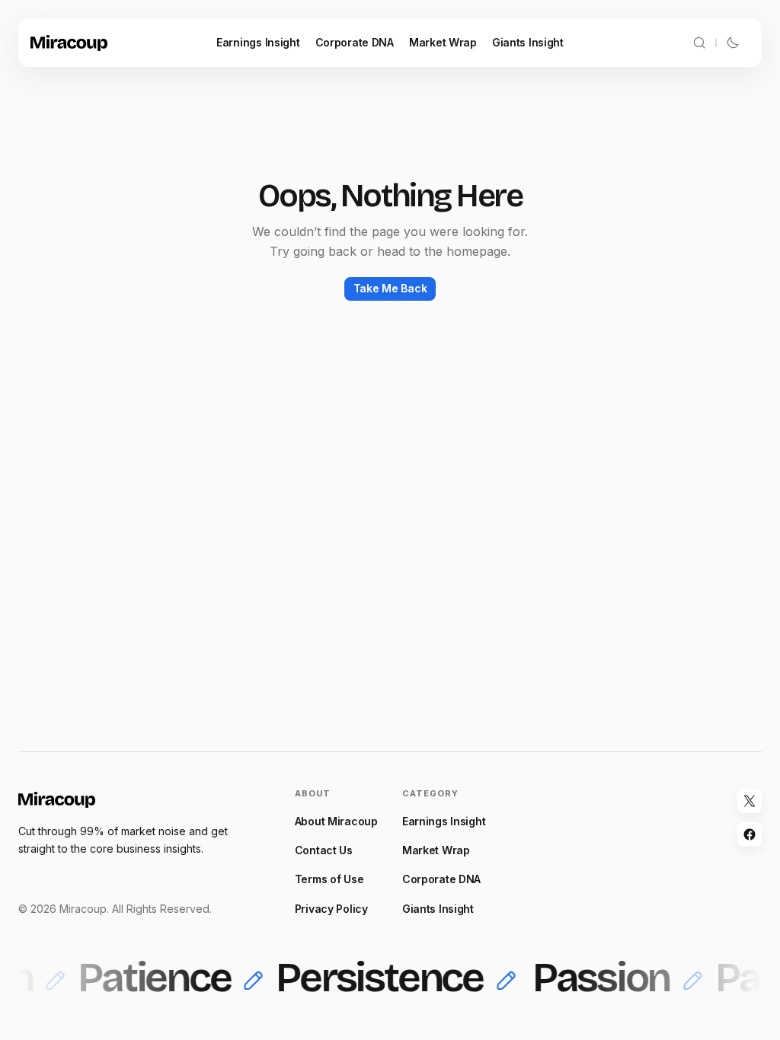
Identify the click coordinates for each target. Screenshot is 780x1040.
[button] (699, 42)
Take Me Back (390, 288)
